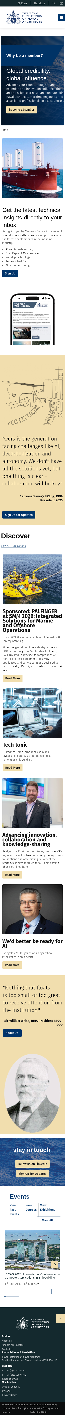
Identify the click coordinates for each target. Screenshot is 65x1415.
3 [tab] (10, 1296)
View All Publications (13, 545)
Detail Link (32, 1258)
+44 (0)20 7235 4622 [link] (15, 1370)
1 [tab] (5, 1296)
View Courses (31, 1207)
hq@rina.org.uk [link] (10, 1379)
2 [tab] (7, 1296)
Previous (49, 1291)
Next (59, 1291)
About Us (12, 1033)
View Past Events (14, 1209)
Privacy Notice (9, 1395)
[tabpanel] (32, 1259)
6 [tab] (17, 1296)
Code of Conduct (11, 1386)
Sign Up (10, 273)
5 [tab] (15, 1296)
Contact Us (7, 1349)
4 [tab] (12, 1296)
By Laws (6, 1391)
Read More (12, 678)
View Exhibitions (47, 1207)
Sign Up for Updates (13, 1345)
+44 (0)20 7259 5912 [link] (15, 1374)
